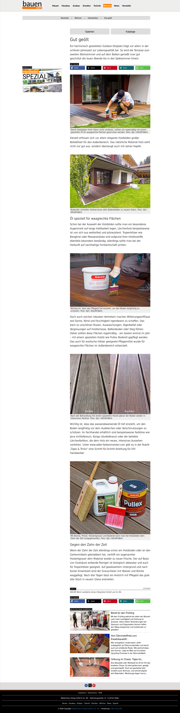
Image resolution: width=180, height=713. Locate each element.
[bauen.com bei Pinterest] (94, 685)
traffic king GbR (116, 708)
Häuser (55, 5)
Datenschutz (92, 693)
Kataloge (130, 31)
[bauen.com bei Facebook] (86, 685)
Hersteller (126, 5)
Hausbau (66, 5)
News (116, 5)
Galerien (89, 31)
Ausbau (76, 5)
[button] (77, 68)
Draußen (87, 5)
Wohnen (107, 5)
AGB (100, 693)
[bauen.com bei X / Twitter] (90, 685)
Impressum (82, 693)
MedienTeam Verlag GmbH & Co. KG (85, 708)
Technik (97, 5)
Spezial (115, 703)
